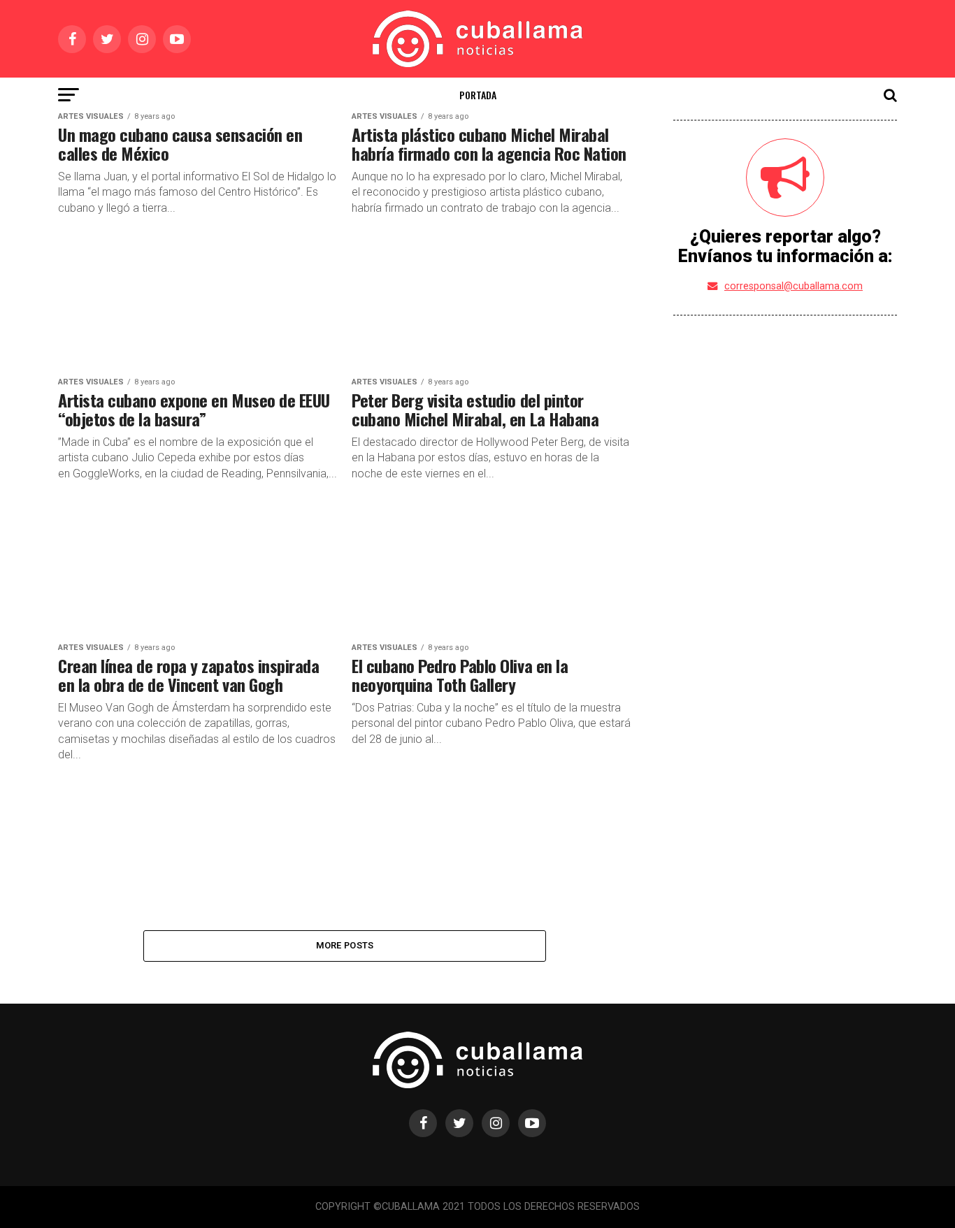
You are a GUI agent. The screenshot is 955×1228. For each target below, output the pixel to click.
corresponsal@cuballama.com (793, 286)
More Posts (345, 945)
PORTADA (477, 94)
